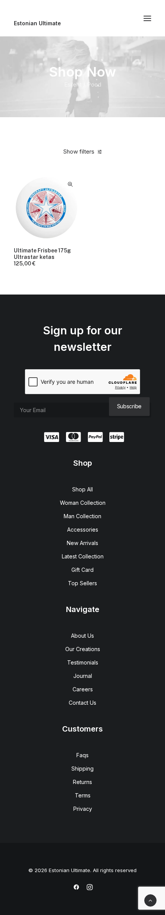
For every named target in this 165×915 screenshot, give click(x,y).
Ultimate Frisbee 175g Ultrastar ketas (42, 257)
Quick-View (70, 184)
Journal (82, 676)
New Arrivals (82, 543)
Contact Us (82, 702)
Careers (83, 689)
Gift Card (82, 569)
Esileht (72, 84)
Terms (83, 795)
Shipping (82, 768)
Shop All (82, 489)
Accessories (82, 529)
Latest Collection (83, 556)
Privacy (82, 808)
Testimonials (82, 662)
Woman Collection (83, 502)
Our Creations (82, 649)
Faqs (82, 755)
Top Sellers (82, 583)
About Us (82, 635)
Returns (82, 782)
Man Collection (82, 516)
